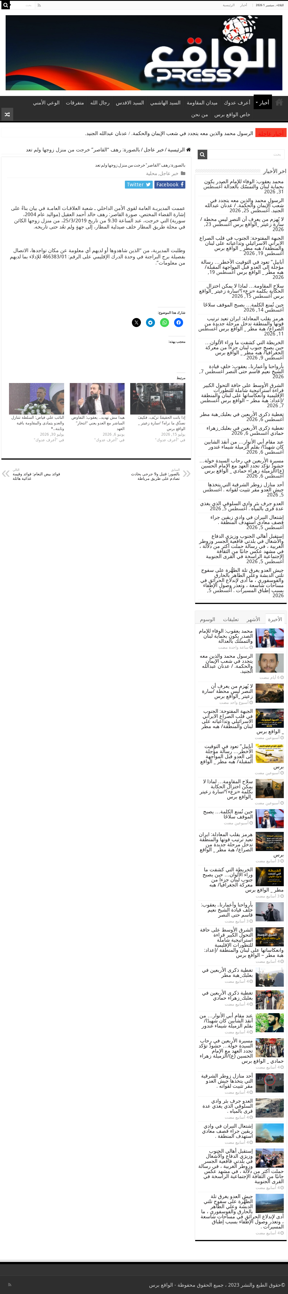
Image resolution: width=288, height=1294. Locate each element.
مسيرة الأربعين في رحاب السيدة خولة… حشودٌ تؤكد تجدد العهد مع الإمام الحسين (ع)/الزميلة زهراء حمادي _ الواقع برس (241, 466)
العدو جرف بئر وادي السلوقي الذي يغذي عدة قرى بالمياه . (227, 1106)
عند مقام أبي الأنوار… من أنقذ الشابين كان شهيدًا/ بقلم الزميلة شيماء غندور (244, 444)
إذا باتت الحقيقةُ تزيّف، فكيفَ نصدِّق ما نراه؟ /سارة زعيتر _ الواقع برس (161, 423)
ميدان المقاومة (202, 103)
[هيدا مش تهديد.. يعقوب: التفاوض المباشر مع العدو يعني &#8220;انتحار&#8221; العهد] (97, 399)
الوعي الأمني (46, 103)
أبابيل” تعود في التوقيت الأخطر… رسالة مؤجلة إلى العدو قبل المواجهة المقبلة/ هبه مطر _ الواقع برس (242, 267)
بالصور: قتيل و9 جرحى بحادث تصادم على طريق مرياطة (155, 474)
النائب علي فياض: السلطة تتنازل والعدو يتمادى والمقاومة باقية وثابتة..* (37, 423)
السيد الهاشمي (165, 103)
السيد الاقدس (130, 103)
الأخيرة (275, 619)
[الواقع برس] (144, 52)
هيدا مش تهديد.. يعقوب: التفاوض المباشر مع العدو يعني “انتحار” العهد (98, 423)
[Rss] (39, 5)
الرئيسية (229, 5)
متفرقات (75, 103)
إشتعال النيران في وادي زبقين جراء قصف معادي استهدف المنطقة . (247, 519)
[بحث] (5, 5)
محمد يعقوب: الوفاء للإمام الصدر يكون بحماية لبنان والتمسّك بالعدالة (244, 183)
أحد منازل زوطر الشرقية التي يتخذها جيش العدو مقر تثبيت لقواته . (246, 487)
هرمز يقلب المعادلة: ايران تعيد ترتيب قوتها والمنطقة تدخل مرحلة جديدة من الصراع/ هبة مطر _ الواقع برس (244, 323)
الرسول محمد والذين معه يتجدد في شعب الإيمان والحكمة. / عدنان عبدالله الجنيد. (169, 133)
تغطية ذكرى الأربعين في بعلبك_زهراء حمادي (227, 995)
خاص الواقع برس (232, 114)
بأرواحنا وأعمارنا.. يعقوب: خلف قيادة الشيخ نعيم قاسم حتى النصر (246, 368)
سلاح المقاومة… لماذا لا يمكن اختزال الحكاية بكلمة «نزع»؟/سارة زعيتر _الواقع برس (241, 291)
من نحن (199, 114)
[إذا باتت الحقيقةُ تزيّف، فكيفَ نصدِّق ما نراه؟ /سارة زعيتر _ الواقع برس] (157, 399)
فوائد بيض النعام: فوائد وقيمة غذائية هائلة (36, 474)
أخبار (243, 5)
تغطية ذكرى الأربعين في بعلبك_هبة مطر (242, 414)
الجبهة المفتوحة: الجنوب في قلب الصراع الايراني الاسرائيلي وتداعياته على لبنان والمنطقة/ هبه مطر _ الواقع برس (241, 243)
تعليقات (231, 619)
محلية (151, 173)
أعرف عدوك (237, 103)
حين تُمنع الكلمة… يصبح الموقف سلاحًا (243, 305)
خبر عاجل (154, 150)
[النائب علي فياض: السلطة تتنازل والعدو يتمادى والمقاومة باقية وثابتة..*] (36, 399)
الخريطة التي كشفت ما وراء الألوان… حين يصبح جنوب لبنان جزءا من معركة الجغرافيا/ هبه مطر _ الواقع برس (244, 347)
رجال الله (100, 103)
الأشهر (253, 619)
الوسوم (207, 619)
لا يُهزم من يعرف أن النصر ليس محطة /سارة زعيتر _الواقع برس (242, 221)
